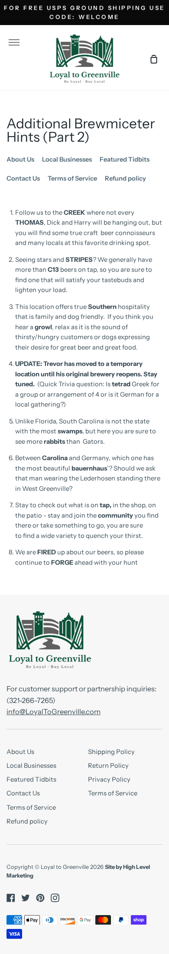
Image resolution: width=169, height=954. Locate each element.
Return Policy (108, 766)
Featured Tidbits (125, 159)
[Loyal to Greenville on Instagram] (55, 898)
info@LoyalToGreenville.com (53, 711)
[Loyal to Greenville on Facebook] (10, 898)
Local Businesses (67, 159)
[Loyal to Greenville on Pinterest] (40, 898)
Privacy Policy (109, 779)
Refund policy (125, 178)
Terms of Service (72, 178)
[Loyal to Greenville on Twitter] (25, 898)
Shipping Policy (111, 752)
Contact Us (23, 178)
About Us (20, 159)
